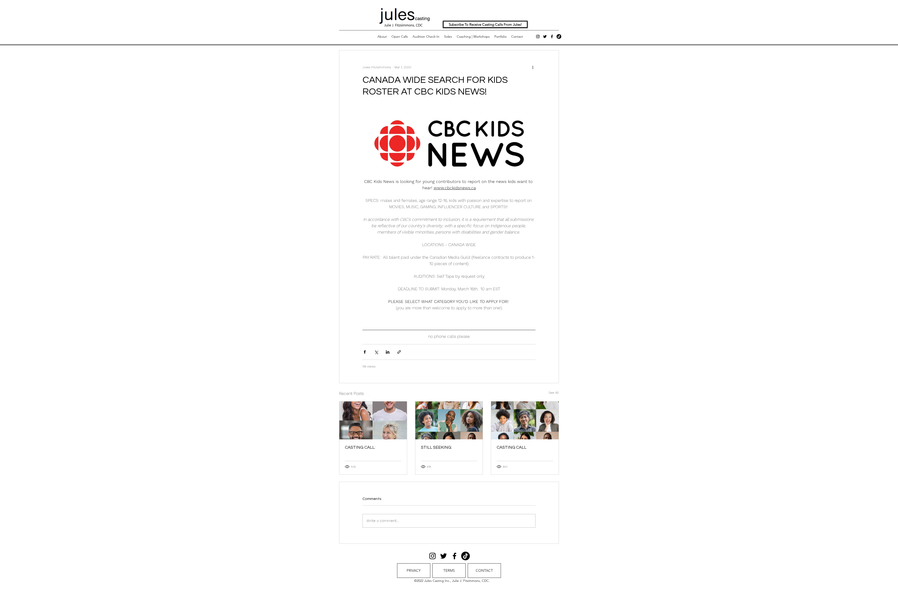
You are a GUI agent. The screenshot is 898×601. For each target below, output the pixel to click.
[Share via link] (399, 352)
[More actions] (533, 67)
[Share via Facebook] (364, 352)
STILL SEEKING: (436, 447)
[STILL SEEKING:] (449, 420)
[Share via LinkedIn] (387, 352)
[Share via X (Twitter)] (376, 352)
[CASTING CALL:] (373, 420)
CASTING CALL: (360, 447)
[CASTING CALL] (525, 420)
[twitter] (545, 36)
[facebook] (552, 36)
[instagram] (538, 36)
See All (554, 392)
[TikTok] (559, 36)
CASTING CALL (511, 447)
